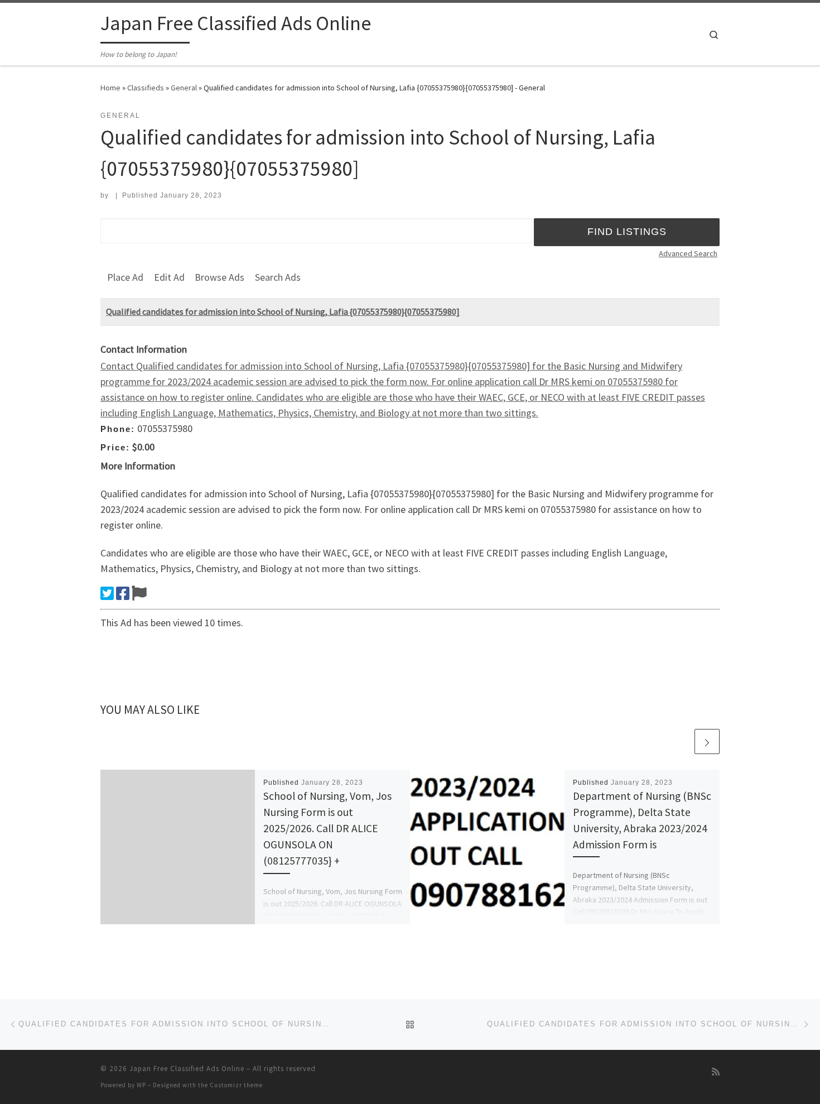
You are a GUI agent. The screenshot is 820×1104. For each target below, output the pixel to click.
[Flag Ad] (139, 593)
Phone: (117, 429)
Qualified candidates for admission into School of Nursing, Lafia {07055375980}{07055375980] (283, 311)
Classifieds (145, 88)
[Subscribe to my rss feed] (716, 1072)
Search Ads (278, 277)
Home (110, 88)
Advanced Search (688, 253)
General (184, 88)
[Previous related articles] (680, 741)
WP (141, 1085)
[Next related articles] (707, 741)
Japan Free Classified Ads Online (186, 1068)
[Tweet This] (107, 593)
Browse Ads (219, 277)
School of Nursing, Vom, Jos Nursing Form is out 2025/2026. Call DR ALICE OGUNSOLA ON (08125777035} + (327, 828)
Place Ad (125, 277)
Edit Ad (169, 277)
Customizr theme (236, 1085)
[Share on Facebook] (122, 593)
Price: (115, 447)
